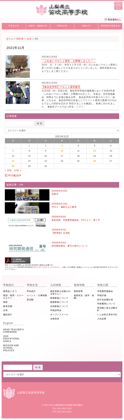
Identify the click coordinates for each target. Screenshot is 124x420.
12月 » (17, 170)
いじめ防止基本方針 (107, 314)
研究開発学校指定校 (110, 26)
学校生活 (32, 285)
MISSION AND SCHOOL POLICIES (11, 348)
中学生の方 (14, 26)
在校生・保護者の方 (37, 26)
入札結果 (101, 319)
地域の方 (86, 26)
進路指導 (78, 291)
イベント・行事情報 (37, 295)
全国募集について (59, 306)
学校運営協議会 (105, 291)
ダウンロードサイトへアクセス (45, 267)
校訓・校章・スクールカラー (13, 296)
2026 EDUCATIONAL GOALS (11, 338)
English (8, 323)
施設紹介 (7, 314)
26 (94, 161)
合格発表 (54, 319)
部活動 (30, 299)
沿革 (5, 310)
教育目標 (7, 306)
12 (94, 151)
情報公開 (102, 285)
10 (62, 151)
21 (13, 161)
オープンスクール (59, 314)
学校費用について (106, 303)
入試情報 (55, 285)
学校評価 (101, 295)
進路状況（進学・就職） (84, 296)
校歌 (5, 302)
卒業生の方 (62, 26)
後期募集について (59, 302)
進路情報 (79, 285)
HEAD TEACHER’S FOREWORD (13, 330)
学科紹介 (31, 291)
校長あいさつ (10, 291)
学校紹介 (8, 285)
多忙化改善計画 (105, 299)
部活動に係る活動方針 (107, 309)
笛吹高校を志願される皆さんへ (60, 292)
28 (13, 166)
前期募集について (59, 298)
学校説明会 (56, 310)
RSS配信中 (14, 175)
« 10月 (8, 170)
